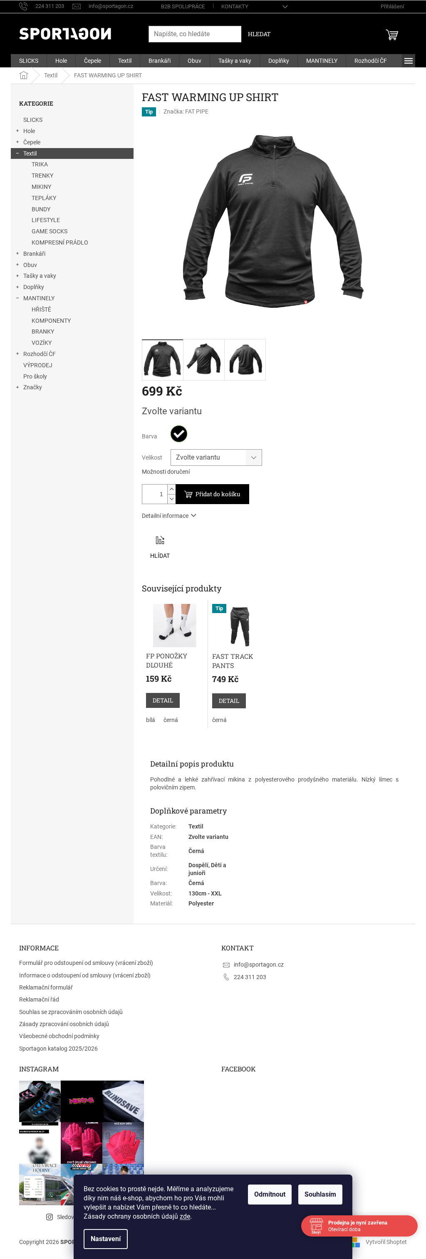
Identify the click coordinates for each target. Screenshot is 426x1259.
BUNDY (41, 209)
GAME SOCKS (49, 231)
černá (170, 720)
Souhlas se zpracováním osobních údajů (71, 1012)
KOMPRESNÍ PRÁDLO (60, 242)
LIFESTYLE (46, 220)
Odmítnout (269, 1194)
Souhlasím (320, 1194)
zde (185, 1216)
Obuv (30, 265)
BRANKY (43, 331)
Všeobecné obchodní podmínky (59, 1036)
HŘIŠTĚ (41, 309)
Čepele (31, 142)
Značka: (185, 111)
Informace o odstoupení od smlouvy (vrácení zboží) (85, 975)
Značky (32, 387)
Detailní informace (165, 515)
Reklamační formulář (46, 987)
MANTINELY (38, 298)
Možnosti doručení (166, 471)
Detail (163, 700)
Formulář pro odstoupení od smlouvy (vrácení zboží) (86, 963)
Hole (29, 131)
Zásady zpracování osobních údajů (64, 1024)
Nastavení (106, 1239)
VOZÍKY (42, 342)
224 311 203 (250, 977)
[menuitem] (29, 60)
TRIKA (40, 164)
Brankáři (34, 253)
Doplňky (33, 287)
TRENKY (42, 175)
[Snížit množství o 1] (171, 499)
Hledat (259, 34)
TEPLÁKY (44, 198)
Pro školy (35, 376)
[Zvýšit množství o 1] (171, 489)
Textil (30, 153)
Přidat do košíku (218, 494)
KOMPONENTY (51, 320)
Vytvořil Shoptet (386, 1241)
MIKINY (41, 186)
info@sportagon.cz (259, 964)
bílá (150, 720)
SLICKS (32, 119)
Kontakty (234, 6)
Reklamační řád (39, 999)
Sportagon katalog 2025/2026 (58, 1048)
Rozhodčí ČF (39, 354)
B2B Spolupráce (183, 6)
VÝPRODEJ (37, 365)
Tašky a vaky (39, 275)
